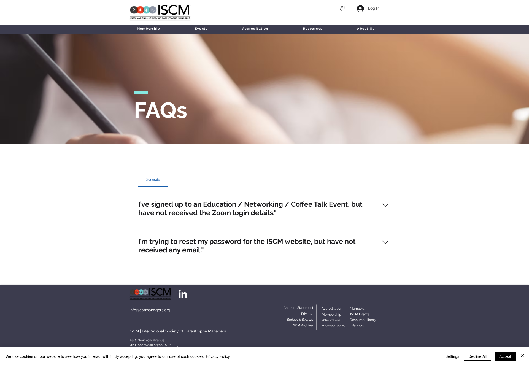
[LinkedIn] (182, 293)
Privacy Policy (218, 356)
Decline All (477, 356)
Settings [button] (452, 356)
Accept (505, 356)
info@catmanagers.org (149, 310)
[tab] (153, 179)
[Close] (522, 356)
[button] (342, 8)
